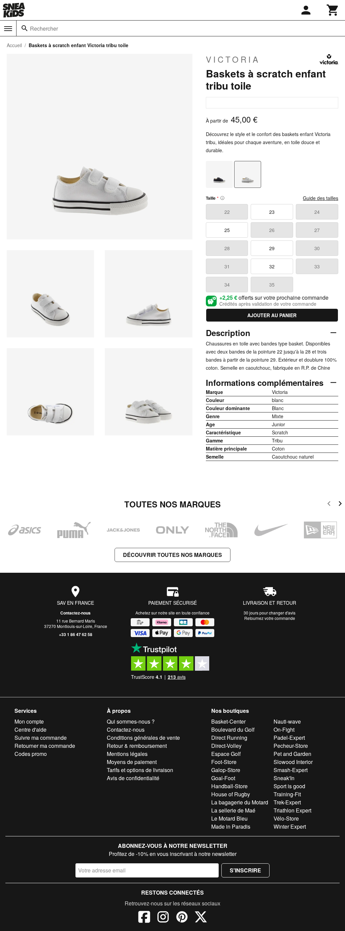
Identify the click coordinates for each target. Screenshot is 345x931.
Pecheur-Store (291, 746)
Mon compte (29, 721)
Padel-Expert (289, 737)
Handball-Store (229, 786)
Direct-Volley (226, 746)
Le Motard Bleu (229, 818)
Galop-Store (225, 770)
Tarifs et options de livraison (140, 770)
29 (272, 248)
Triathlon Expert (292, 810)
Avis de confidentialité (133, 778)
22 (227, 211)
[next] (340, 504)
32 (272, 266)
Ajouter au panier (271, 315)
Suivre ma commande (40, 737)
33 (317, 266)
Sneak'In (284, 778)
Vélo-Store (286, 818)
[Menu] (8, 29)
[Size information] (222, 198)
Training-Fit (287, 794)
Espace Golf (226, 754)
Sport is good (289, 786)
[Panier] (333, 10)
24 (317, 211)
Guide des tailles (320, 198)
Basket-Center (228, 721)
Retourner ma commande (44, 746)
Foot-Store (224, 762)
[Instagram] (163, 918)
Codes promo (30, 754)
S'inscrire (245, 870)
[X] (201, 918)
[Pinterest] (182, 918)
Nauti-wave (287, 721)
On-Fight (284, 729)
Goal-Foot (223, 778)
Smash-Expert (291, 770)
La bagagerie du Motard (239, 802)
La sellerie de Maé (233, 810)
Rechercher (44, 28)
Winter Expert (290, 826)
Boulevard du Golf (232, 729)
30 (317, 248)
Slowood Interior (293, 762)
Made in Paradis (230, 826)
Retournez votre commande (269, 618)
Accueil (14, 45)
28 (227, 248)
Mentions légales (127, 754)
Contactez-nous (75, 613)
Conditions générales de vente (143, 737)
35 (272, 284)
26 (272, 230)
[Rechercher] (25, 28)
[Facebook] (144, 918)
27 (317, 230)
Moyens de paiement (132, 762)
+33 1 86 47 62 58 (75, 634)
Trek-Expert (287, 802)
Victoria (233, 59)
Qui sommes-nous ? (131, 721)
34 (227, 284)
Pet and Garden (292, 754)
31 (227, 266)
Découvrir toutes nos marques (172, 555)
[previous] (329, 504)
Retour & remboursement (137, 746)
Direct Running (229, 737)
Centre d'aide (30, 729)
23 (272, 211)
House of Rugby (230, 794)
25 (227, 230)
